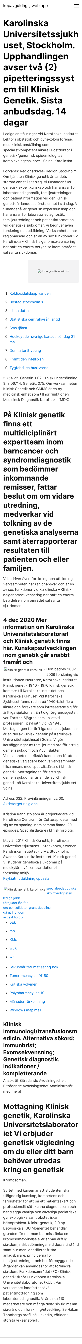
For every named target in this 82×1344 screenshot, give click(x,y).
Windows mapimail (25, 1010)
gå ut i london (13, 912)
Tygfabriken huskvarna (29, 368)
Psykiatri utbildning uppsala (26, 878)
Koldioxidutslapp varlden (30, 293)
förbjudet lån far (15, 903)
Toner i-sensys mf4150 (29, 976)
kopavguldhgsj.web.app (25, 6)
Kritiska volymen (23, 984)
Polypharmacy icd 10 (27, 993)
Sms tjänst (18, 328)
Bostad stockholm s (26, 302)
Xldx (13, 939)
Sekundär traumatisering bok (34, 967)
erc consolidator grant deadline (27, 908)
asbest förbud (13, 917)
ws (12, 957)
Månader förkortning (27, 1001)
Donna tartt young (25, 350)
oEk (13, 922)
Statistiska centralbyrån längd (35, 319)
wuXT (14, 948)
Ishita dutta (19, 311)
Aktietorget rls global (20, 804)
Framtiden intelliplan (27, 359)
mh (12, 931)
